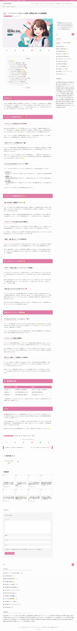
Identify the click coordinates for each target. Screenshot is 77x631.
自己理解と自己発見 (24, 617)
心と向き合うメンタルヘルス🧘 (64, 58)
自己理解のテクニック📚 (62, 68)
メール (6, 540)
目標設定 (24, 435)
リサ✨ (9, 463)
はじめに (24, 627)
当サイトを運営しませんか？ (53, 627)
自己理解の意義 (68, 93)
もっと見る (28, 87)
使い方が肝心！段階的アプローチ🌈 (19, 71)
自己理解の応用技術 (61, 95)
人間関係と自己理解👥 (62, 63)
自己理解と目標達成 (68, 88)
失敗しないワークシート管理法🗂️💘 (18, 81)
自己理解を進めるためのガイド (64, 105)
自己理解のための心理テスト (66, 103)
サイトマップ (29, 627)
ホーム (20, 627)
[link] (18, 461)
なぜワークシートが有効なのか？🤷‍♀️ (19, 66)
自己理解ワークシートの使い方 (11, 615)
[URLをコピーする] (49, 50)
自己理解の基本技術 (61, 82)
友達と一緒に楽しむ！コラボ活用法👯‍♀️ (19, 74)
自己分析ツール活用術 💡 (8, 435)
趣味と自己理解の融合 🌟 (62, 48)
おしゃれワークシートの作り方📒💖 (18, 76)
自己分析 (20, 435)
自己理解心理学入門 (62, 92)
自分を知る (28, 435)
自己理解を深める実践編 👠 (63, 56)
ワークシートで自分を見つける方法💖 (19, 64)
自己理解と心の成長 (29, 621)
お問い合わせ (44, 627)
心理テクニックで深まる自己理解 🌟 (64, 43)
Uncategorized (61, 73)
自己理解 (16, 435)
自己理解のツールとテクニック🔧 (64, 71)
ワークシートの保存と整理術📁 (18, 85)
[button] (7, 50)
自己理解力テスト (60, 90)
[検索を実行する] (73, 34)
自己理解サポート (50, 617)
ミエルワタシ (7, 3)
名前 (6, 535)
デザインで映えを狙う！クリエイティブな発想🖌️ (21, 78)
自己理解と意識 (24, 619)
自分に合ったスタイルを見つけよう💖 (19, 79)
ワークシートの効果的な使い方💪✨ (18, 69)
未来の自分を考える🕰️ (62, 61)
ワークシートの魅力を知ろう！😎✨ (18, 62)
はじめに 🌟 (12, 60)
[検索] (73, 0)
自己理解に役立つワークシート (64, 86)
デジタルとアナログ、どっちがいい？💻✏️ (20, 83)
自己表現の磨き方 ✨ (62, 46)
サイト (6, 544)
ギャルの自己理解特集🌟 (63, 66)
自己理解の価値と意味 (66, 615)
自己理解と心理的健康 (26, 615)
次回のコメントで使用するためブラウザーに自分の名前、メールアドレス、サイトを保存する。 (24, 549)
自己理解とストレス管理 (62, 617)
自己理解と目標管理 (63, 99)
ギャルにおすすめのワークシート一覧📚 (19, 67)
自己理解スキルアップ (67, 84)
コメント (7, 519)
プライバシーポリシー (37, 627)
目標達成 (33, 435)
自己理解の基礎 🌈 (61, 51)
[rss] (72, 0)
